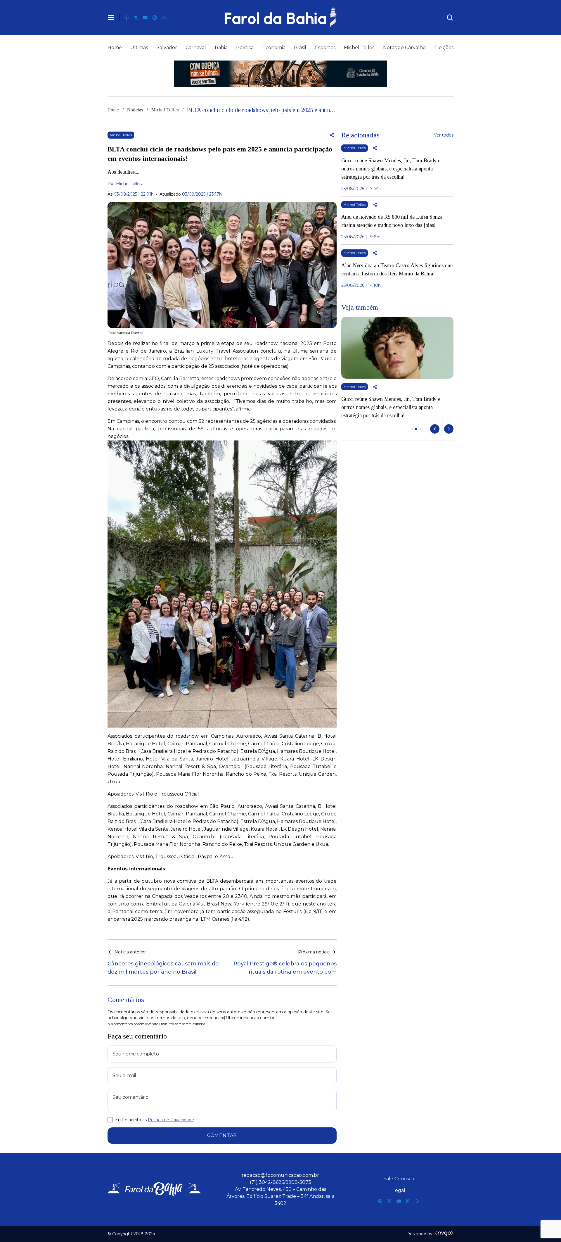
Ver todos (443, 135)
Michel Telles (359, 47)
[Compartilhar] (332, 135)
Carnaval (196, 47)
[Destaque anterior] (434, 429)
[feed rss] (164, 17)
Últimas (139, 47)
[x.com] (136, 17)
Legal (398, 1190)
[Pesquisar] (449, 17)
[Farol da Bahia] (280, 17)
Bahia (221, 47)
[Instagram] (154, 17)
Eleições (443, 47)
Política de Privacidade (171, 1119)
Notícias (135, 109)
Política (245, 47)
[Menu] (111, 17)
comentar (222, 1135)
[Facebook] (126, 17)
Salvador (167, 47)
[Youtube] (145, 17)
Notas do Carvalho (404, 47)
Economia (273, 47)
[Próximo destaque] (448, 429)
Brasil (300, 47)
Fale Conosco (398, 1178)
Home (115, 47)
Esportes (325, 47)
